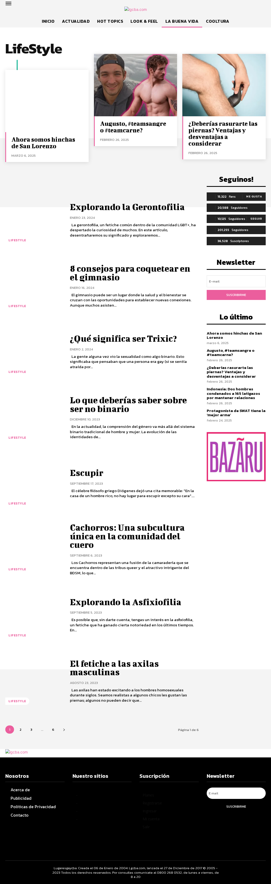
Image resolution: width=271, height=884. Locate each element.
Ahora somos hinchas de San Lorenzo (43, 142)
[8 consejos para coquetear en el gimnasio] (34, 286)
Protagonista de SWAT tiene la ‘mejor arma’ (236, 413)
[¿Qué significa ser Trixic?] (34, 352)
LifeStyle (17, 240)
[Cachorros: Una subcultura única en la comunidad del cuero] (34, 549)
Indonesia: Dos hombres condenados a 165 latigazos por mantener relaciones (233, 393)
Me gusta (254, 196)
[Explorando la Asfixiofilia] (34, 615)
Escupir (86, 473)
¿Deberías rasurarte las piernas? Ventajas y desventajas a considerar (223, 133)
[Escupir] (34, 483)
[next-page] (64, 729)
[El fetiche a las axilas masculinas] (34, 681)
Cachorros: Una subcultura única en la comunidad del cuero (127, 535)
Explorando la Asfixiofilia (125, 602)
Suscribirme (236, 295)
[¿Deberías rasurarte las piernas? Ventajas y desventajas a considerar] (224, 85)
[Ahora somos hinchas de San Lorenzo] (47, 101)
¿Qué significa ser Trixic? (123, 338)
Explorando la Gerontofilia (127, 207)
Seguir (256, 218)
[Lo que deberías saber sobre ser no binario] (34, 418)
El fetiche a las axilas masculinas (114, 668)
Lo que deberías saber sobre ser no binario (128, 404)
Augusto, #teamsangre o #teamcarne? (133, 126)
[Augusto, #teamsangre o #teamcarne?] (135, 85)
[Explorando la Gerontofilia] (34, 220)
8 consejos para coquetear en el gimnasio (130, 272)
